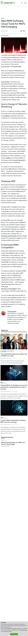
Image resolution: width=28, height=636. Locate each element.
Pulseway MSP (16, 66)
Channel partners (7, 351)
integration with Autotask (8, 236)
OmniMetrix (6, 116)
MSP (2, 18)
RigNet (8, 158)
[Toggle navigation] (25, 3)
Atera (9, 284)
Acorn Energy (5, 66)
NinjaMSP (13, 289)
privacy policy (24, 630)
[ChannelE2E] (8, 3)
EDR (2, 417)
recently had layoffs (19, 160)
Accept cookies (14, 634)
